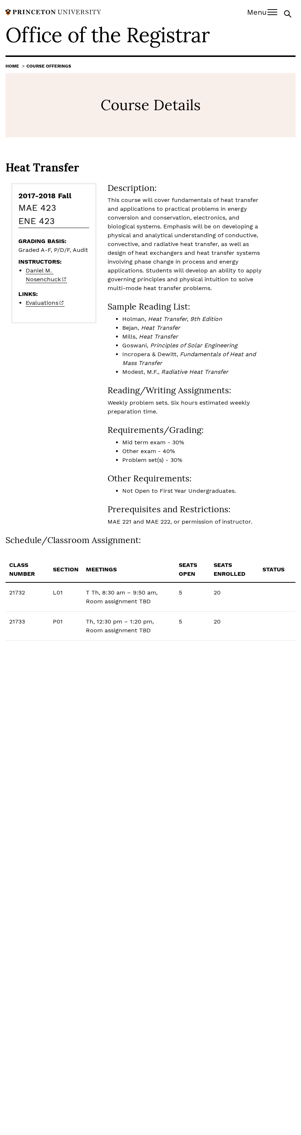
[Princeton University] (53, 11)
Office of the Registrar (108, 35)
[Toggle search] (288, 13)
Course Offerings (48, 66)
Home (12, 66)
